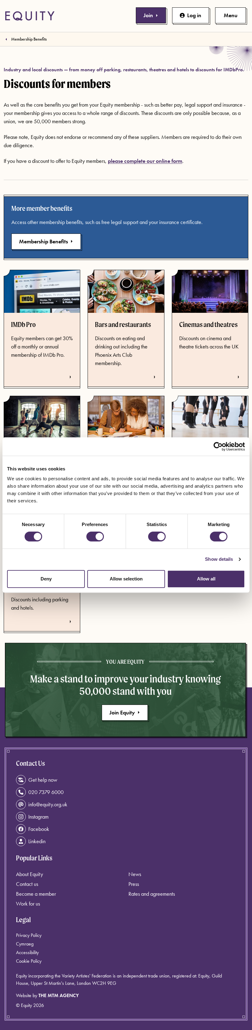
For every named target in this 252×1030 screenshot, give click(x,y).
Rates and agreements (151, 893)
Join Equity (122, 712)
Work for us (28, 903)
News (134, 874)
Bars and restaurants (123, 324)
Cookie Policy (28, 961)
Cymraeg (24, 944)
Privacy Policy (28, 935)
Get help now (42, 779)
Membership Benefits (29, 39)
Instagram (38, 816)
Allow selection (126, 578)
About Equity (29, 874)
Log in (194, 15)
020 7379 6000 (46, 792)
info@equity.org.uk (47, 804)
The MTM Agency (58, 995)
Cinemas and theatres (208, 324)
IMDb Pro (23, 324)
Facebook (38, 828)
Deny (46, 578)
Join (148, 15)
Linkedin (36, 841)
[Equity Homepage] (30, 16)
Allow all (206, 578)
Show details (219, 559)
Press (133, 883)
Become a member (36, 893)
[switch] (95, 536)
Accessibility (27, 952)
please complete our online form (145, 160)
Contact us (27, 883)
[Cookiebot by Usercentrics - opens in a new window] (218, 446)
